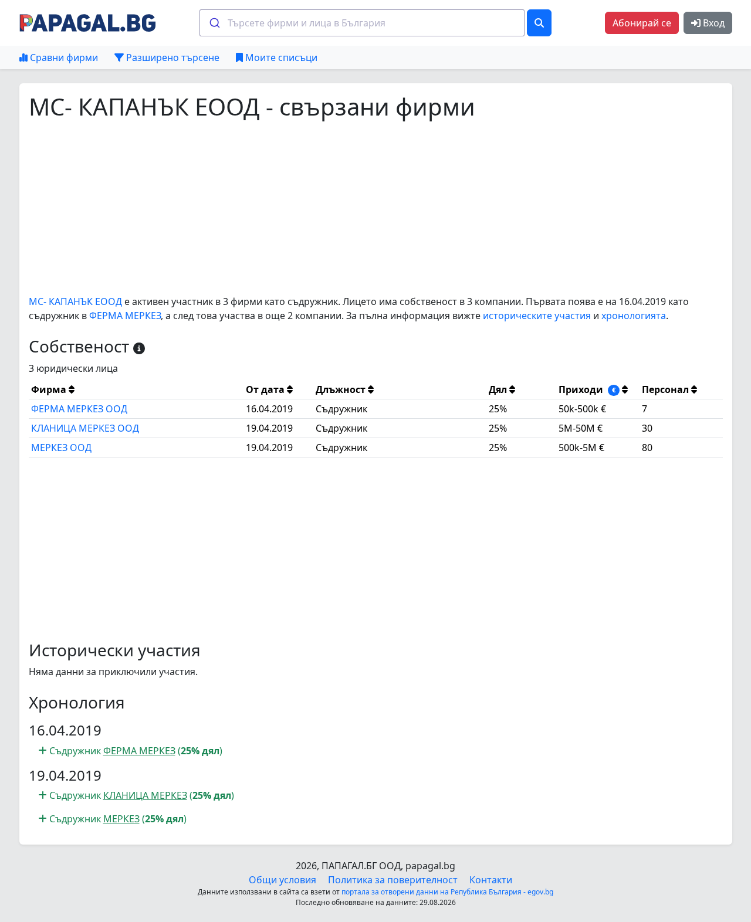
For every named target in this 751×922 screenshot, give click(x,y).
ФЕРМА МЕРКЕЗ (125, 315)
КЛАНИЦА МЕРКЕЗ (145, 795)
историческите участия (537, 315)
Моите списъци (280, 57)
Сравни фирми (63, 57)
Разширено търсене (171, 57)
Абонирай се (642, 22)
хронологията (633, 315)
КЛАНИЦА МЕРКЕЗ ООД (85, 428)
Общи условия (282, 879)
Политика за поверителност (393, 879)
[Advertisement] (376, 208)
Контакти (490, 879)
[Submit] (214, 23)
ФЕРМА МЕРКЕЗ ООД (79, 408)
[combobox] (362, 22)
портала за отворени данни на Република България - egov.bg (447, 892)
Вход (713, 22)
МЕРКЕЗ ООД (61, 447)
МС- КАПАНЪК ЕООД (75, 301)
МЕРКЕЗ (121, 818)
